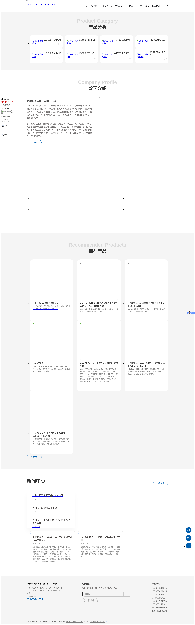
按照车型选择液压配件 (160, 611)
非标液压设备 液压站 (159, 608)
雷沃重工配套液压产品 (146, 198)
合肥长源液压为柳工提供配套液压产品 (99, 209)
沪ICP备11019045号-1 (97, 622)
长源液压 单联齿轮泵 (159, 588)
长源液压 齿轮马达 (158, 598)
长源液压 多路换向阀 (159, 601)
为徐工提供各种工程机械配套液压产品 (146, 209)
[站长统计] (106, 622)
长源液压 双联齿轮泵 (159, 591)
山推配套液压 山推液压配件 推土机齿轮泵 (52, 209)
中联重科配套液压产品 (51, 198)
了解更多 (34, 143)
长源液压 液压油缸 (158, 604)
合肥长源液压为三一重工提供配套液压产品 (99, 198)
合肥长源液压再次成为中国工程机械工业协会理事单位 (52, 539)
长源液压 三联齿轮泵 (159, 594)
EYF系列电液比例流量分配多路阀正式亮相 (100, 539)
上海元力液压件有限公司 (74, 622)
